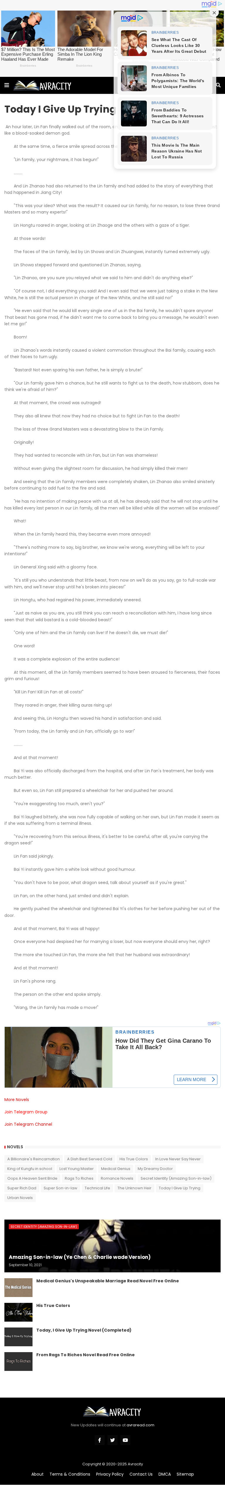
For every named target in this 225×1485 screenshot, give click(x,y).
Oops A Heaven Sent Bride (32, 1178)
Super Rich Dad (21, 1188)
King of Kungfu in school (29, 1168)
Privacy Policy (110, 1474)
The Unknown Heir (134, 1188)
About (37, 1474)
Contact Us (141, 1474)
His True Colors (134, 1159)
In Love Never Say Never (178, 1159)
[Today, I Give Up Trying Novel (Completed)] (18, 1336)
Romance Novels (117, 1178)
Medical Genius (115, 1168)
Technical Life (97, 1188)
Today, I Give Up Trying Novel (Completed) (84, 1330)
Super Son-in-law (60, 1188)
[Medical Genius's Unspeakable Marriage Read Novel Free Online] (18, 1287)
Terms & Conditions (70, 1474)
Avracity (135, 1464)
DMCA (164, 1474)
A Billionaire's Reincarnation (33, 1159)
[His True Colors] (18, 1312)
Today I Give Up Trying (179, 1188)
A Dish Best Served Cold (89, 1159)
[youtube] (125, 1440)
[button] (6, 85)
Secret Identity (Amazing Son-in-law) (176, 1178)
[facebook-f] (100, 1440)
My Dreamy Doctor (155, 1168)
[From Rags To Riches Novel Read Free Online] (18, 1361)
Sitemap (185, 1474)
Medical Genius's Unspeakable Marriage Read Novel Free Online (107, 1281)
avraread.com (140, 1425)
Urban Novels (20, 1197)
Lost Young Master (76, 1168)
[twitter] (112, 1440)
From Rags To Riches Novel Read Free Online (85, 1355)
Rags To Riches (79, 1178)
